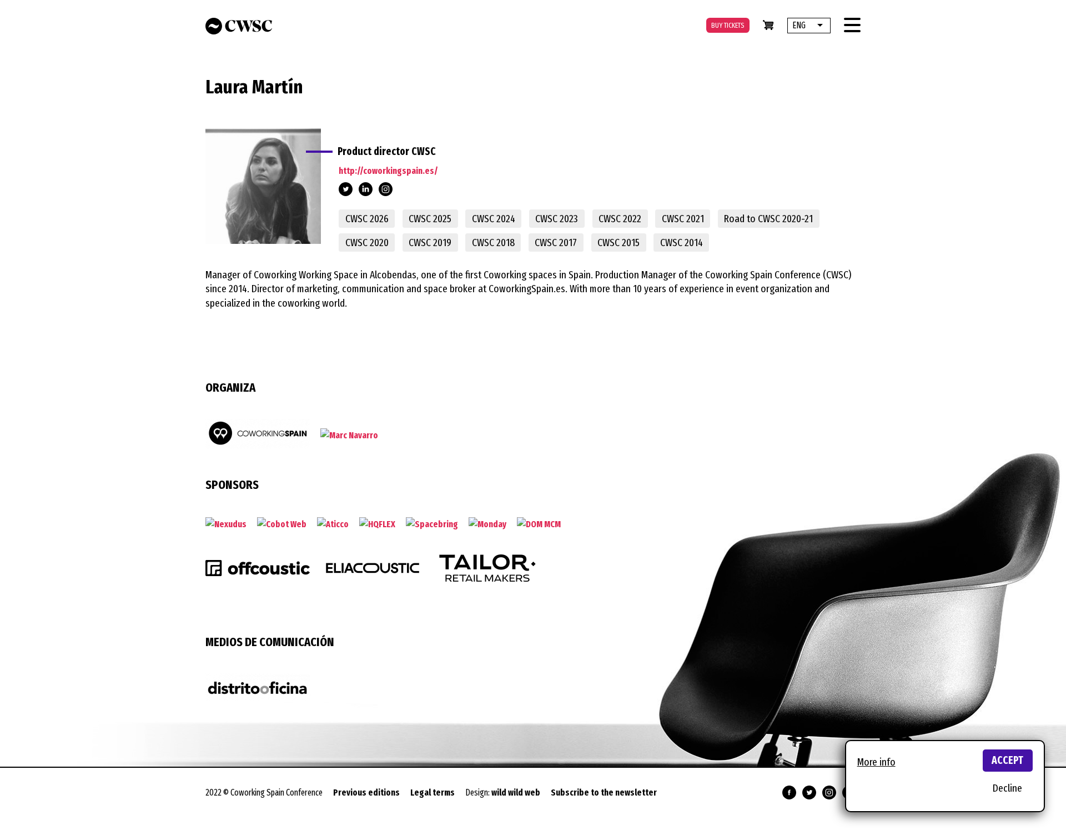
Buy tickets (728, 25)
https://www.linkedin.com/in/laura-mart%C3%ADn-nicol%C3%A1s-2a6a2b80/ (366, 190)
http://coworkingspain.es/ (388, 171)
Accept (1007, 760)
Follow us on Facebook (789, 792)
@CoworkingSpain (346, 189)
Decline (1007, 788)
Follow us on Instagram (829, 792)
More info (876, 762)
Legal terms (432, 792)
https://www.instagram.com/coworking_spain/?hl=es (386, 190)
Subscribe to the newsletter (604, 792)
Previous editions (366, 792)
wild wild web (515, 792)
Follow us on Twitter (809, 792)
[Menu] (852, 25)
